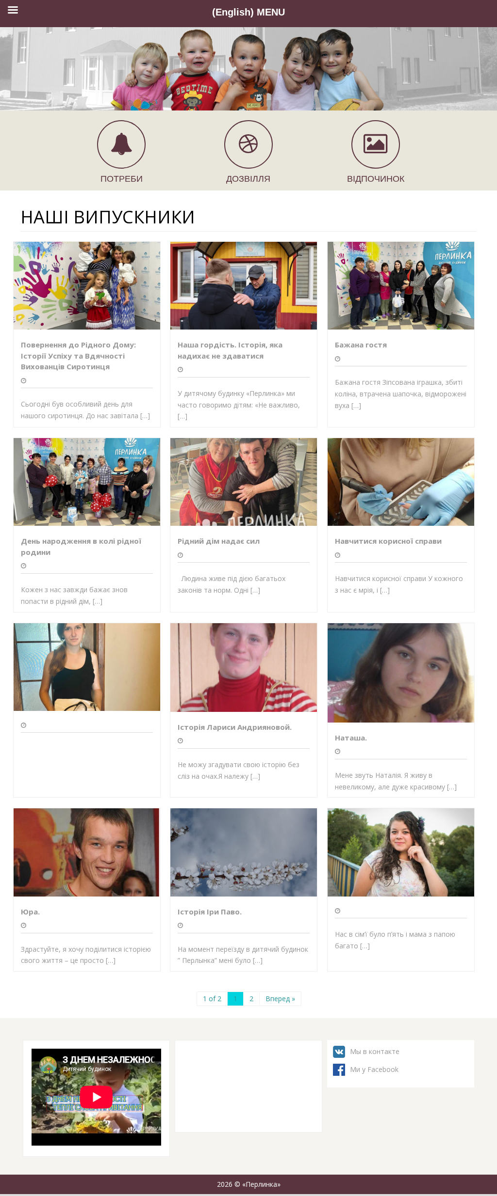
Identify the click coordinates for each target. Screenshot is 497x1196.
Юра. (30, 911)
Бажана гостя (361, 344)
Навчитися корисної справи (388, 541)
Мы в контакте (374, 1051)
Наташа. (351, 737)
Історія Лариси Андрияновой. (235, 727)
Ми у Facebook (374, 1069)
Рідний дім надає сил (219, 541)
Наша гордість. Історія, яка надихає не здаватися (230, 350)
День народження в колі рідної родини (81, 546)
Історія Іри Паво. (210, 911)
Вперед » (280, 998)
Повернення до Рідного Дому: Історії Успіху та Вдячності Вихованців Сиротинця (78, 355)
